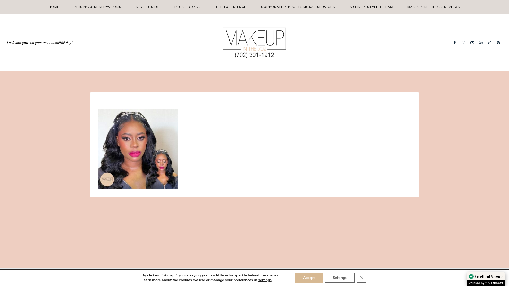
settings (265, 280)
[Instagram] (463, 43)
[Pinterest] (481, 43)
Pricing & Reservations (97, 6)
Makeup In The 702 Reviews (433, 6)
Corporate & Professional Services (298, 6)
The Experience (231, 6)
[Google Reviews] (498, 43)
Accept (309, 277)
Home (54, 6)
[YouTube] (472, 43)
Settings (340, 277)
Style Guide (148, 6)
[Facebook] (455, 43)
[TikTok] (490, 43)
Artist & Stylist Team (371, 6)
